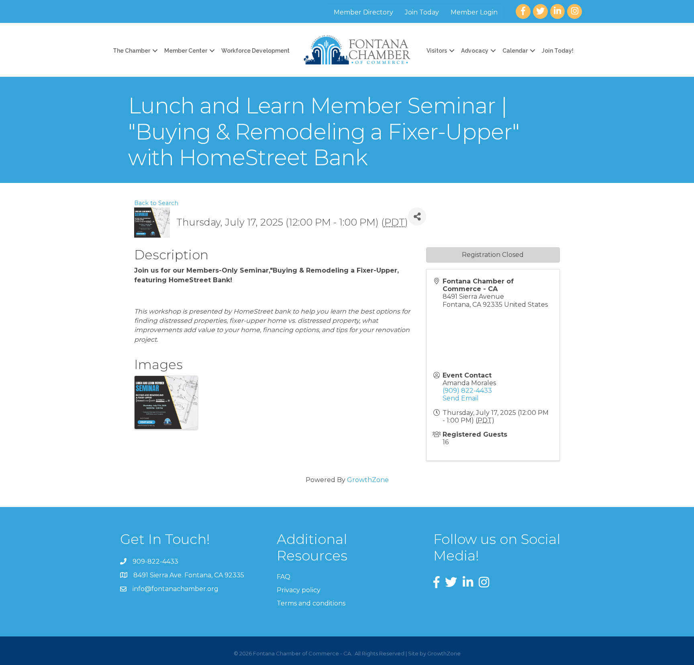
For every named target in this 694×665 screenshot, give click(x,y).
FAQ (283, 577)
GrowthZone (368, 480)
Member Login (474, 12)
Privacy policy (298, 590)
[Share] (417, 216)
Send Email (461, 398)
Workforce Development (255, 50)
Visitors (437, 50)
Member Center (185, 50)
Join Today (422, 12)
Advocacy (474, 50)
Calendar (515, 50)
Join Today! (558, 50)
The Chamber (131, 50)
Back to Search (156, 203)
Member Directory (363, 12)
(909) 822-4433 (467, 390)
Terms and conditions (311, 603)
